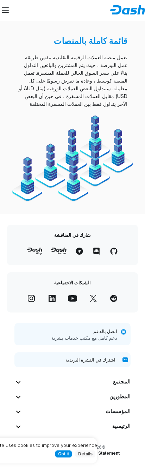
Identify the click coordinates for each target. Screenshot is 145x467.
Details (85, 453)
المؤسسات (118, 411)
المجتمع (122, 381)
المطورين (120, 396)
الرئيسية (121, 426)
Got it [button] (63, 453)
